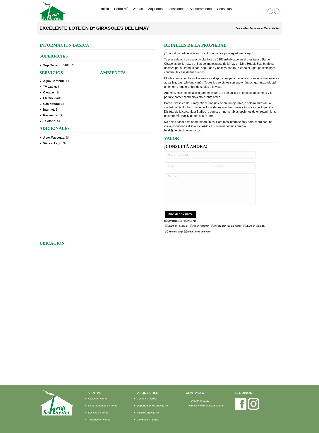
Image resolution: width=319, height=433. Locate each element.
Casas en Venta (97, 398)
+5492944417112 (199, 400)
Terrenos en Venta (99, 419)
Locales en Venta (98, 412)
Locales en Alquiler (148, 412)
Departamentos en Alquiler (152, 405)
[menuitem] (105, 8)
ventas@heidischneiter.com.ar (206, 405)
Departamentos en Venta (102, 405)
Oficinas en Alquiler (148, 419)
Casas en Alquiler (147, 398)
